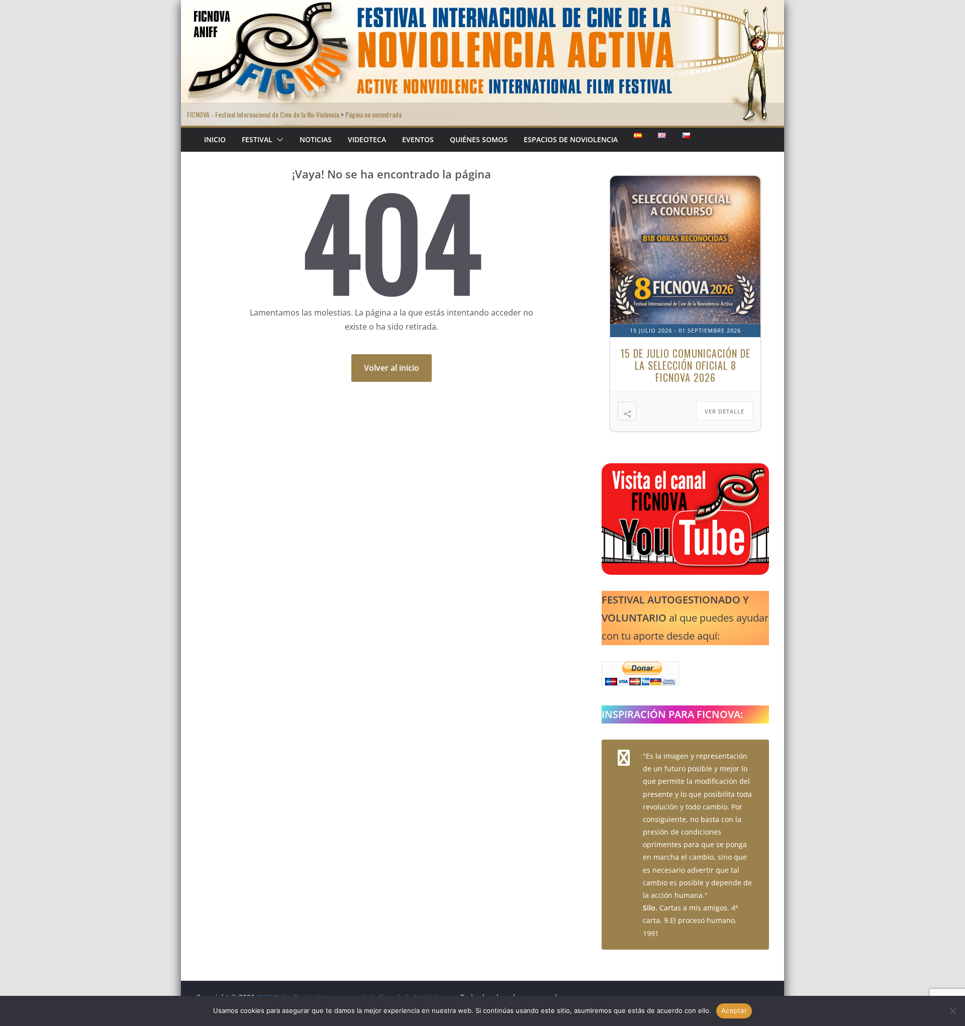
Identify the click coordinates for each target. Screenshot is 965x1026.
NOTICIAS (316, 139)
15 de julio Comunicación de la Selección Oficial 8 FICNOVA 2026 (685, 365)
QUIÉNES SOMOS (479, 139)
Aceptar (734, 1010)
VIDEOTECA (367, 139)
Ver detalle (724, 411)
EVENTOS (418, 139)
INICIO (215, 139)
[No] (952, 1011)
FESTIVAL (257, 139)
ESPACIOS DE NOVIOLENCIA (571, 139)
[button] (277, 140)
